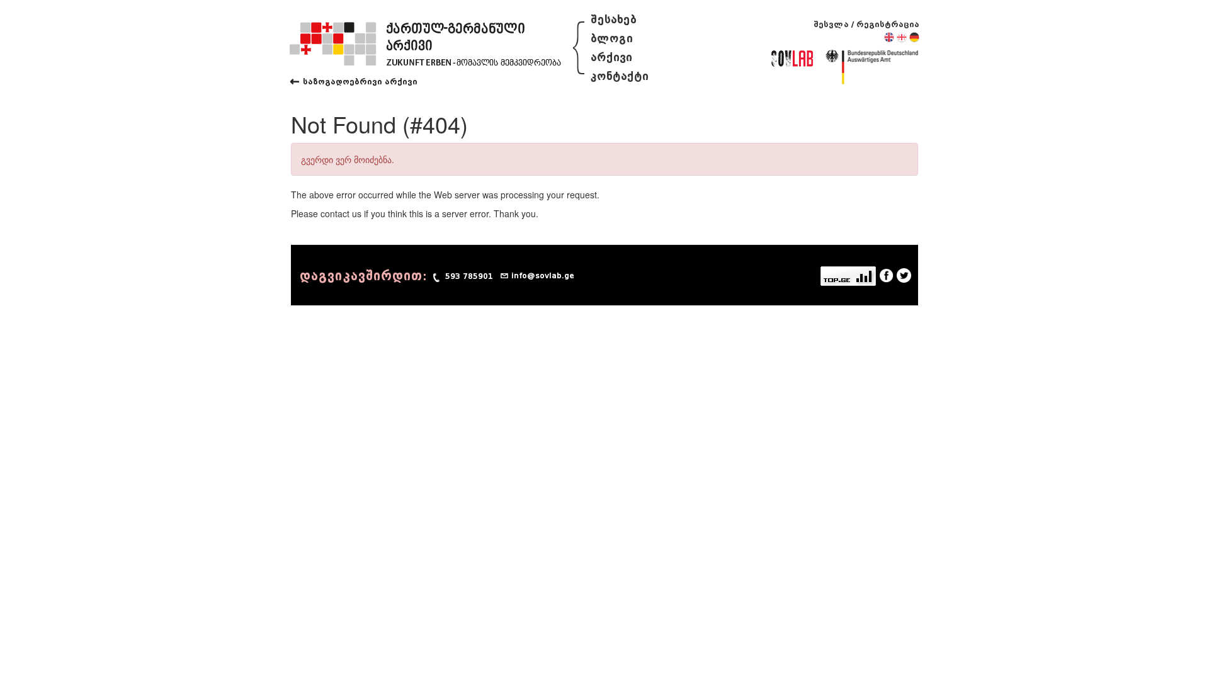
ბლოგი (612, 39)
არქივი (611, 58)
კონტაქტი (620, 76)
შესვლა (831, 24)
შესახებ (614, 20)
